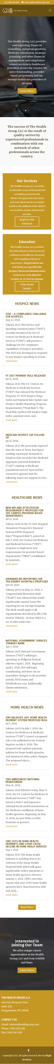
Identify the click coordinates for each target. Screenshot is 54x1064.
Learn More (27, 90)
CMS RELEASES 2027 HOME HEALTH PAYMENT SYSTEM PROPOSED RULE (26, 719)
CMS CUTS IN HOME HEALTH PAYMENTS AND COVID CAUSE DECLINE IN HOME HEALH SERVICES (26, 844)
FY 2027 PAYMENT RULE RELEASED (26, 375)
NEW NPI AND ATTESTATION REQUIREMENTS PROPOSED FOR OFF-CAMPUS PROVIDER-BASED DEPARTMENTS (24, 511)
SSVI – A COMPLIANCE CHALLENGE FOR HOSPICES (26, 315)
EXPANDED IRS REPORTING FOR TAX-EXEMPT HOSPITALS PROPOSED (27, 580)
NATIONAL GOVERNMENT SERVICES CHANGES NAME (26, 642)
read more (12, 361)
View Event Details (27, 286)
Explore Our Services (27, 221)
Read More (27, 907)
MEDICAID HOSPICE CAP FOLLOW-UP (25, 436)
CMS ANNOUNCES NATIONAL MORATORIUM (23, 781)
